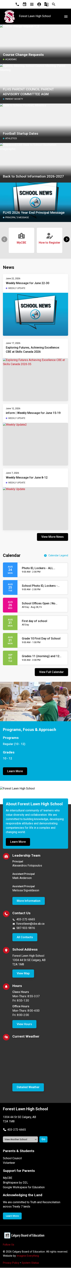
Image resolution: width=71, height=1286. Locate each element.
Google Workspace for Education (24, 1187)
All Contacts (25, 937)
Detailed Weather (28, 1087)
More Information (28, 901)
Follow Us (8, 1244)
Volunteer (9, 1162)
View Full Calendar (51, 672)
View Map (23, 973)
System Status (30, 1262)
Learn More (15, 771)
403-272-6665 (25, 919)
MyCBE (7, 1178)
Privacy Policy (11, 1262)
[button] (67, 239)
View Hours (24, 1024)
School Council (12, 1158)
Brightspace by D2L (15, 1182)
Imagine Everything (28, 1255)
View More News (52, 536)
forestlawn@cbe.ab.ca (30, 923)
